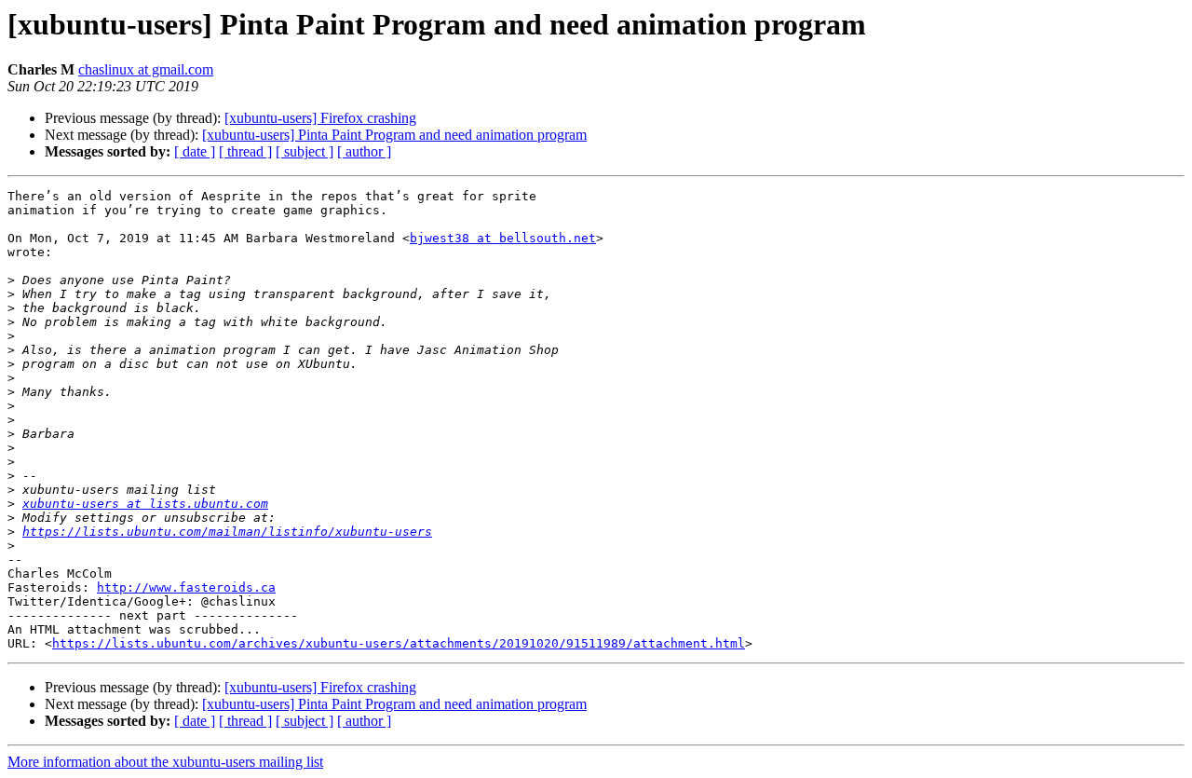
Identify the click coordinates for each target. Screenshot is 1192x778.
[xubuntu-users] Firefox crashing (320, 118)
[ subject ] (304, 151)
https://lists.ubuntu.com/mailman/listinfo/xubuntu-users (227, 532)
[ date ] (194, 151)
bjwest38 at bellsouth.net (503, 238)
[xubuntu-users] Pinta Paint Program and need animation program (394, 135)
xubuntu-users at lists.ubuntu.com (145, 504)
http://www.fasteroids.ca (186, 587)
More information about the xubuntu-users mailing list (165, 762)
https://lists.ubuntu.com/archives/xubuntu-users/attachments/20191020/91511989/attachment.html (398, 643)
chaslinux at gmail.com (145, 69)
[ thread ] (245, 151)
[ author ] (364, 151)
